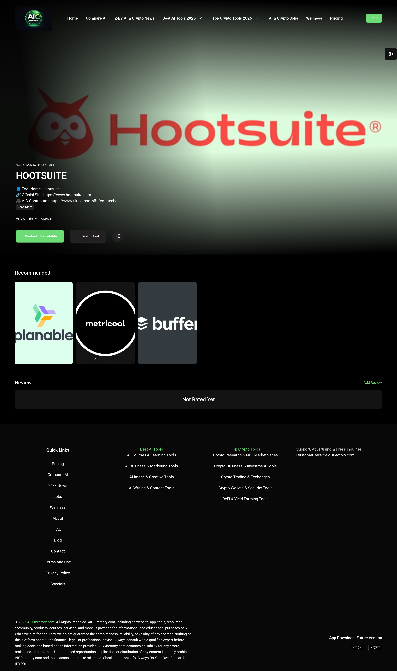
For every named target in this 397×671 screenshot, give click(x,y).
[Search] (359, 18)
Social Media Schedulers (35, 165)
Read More (24, 207)
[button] (391, 54)
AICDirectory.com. (41, 622)
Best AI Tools (151, 449)
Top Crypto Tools (245, 449)
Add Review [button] (373, 383)
